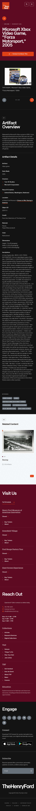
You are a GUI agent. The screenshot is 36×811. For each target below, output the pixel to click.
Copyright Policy (25, 803)
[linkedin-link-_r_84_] (19, 718)
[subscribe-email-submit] (31, 771)
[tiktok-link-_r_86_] (29, 718)
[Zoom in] (17, 83)
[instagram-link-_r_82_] (9, 718)
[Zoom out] (22, 83)
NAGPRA (7, 803)
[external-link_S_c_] (18, 611)
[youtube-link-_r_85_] (24, 718)
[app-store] (9, 744)
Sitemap (16, 805)
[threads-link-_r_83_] (14, 718)
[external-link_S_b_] (18, 609)
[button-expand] (30, 432)
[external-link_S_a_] (18, 607)
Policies (14, 803)
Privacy (8, 805)
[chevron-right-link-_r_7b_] (32, 476)
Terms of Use (26, 805)
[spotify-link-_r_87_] (4, 723)
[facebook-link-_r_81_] (4, 718)
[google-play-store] (25, 744)
